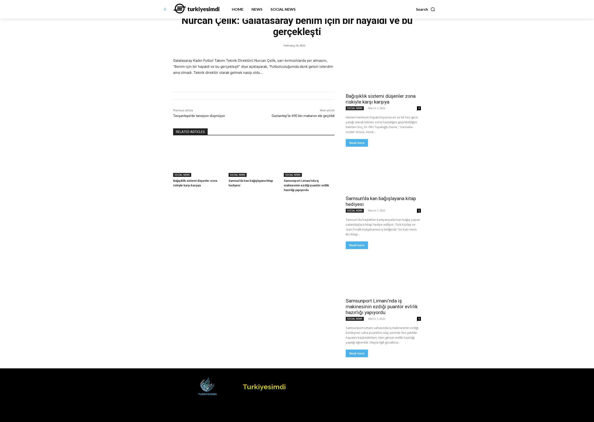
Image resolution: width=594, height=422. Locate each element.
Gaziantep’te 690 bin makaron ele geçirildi (303, 116)
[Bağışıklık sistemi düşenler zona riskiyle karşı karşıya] (198, 159)
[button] (425, 9)
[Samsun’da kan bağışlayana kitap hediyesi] (254, 159)
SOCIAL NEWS (182, 174)
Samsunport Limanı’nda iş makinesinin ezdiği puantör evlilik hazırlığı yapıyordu (306, 185)
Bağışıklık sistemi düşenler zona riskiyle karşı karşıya (381, 99)
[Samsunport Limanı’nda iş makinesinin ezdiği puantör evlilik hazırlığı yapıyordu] (309, 159)
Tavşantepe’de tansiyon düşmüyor (199, 116)
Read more (357, 143)
